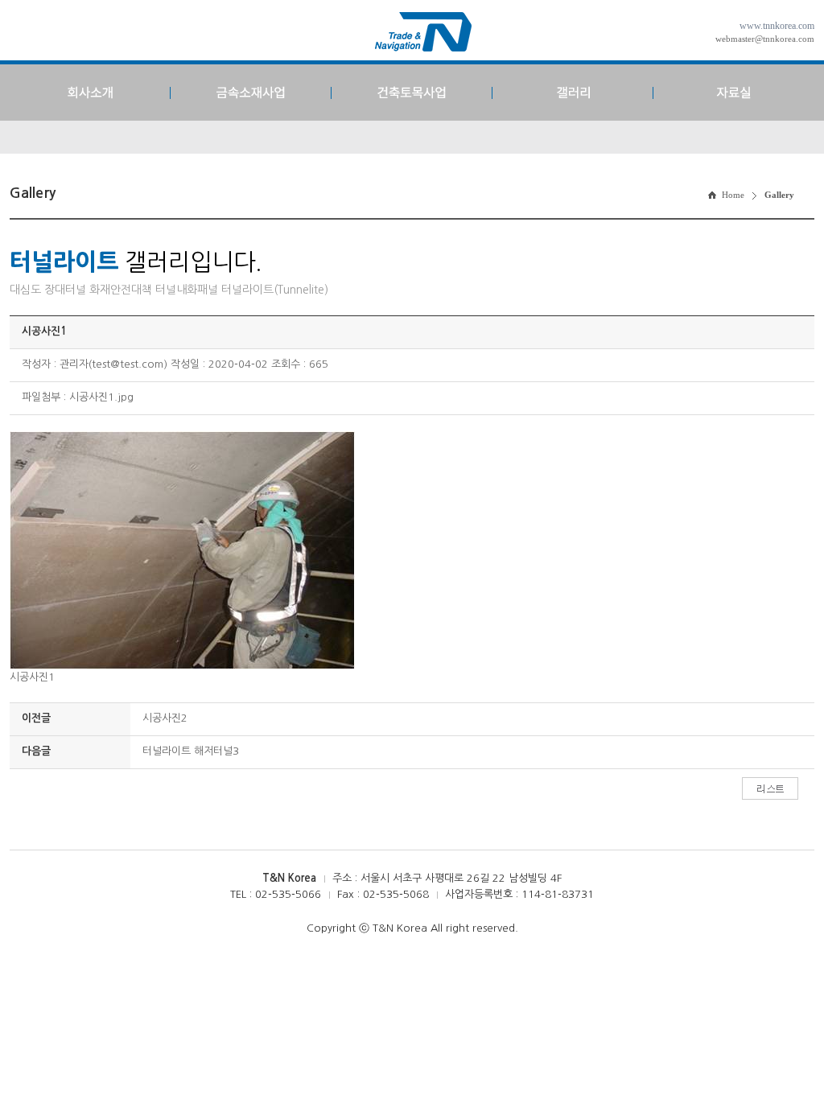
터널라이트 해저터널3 (190, 751)
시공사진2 (164, 718)
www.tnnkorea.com (777, 25)
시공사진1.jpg (101, 397)
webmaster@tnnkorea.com (764, 38)
